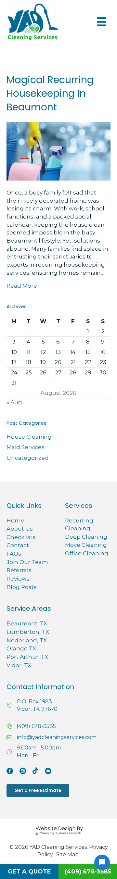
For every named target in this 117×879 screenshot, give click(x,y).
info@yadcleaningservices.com (57, 737)
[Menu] (101, 22)
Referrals (19, 570)
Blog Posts (21, 587)
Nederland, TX (26, 640)
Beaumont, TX (26, 623)
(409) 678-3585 (36, 726)
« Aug (14, 402)
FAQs (13, 553)
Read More (21, 286)
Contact (17, 545)
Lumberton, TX (27, 632)
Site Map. (68, 854)
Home (15, 520)
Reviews (18, 578)
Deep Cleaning (86, 537)
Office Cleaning (86, 553)
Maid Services (25, 447)
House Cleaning (29, 436)
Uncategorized (27, 458)
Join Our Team (27, 562)
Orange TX (21, 648)
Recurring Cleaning (79, 524)
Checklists (20, 537)
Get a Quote (29, 871)
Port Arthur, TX (27, 657)
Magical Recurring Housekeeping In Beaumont (50, 93)
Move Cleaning (86, 545)
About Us (19, 528)
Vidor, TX (18, 665)
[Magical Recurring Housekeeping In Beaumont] (58, 151)
